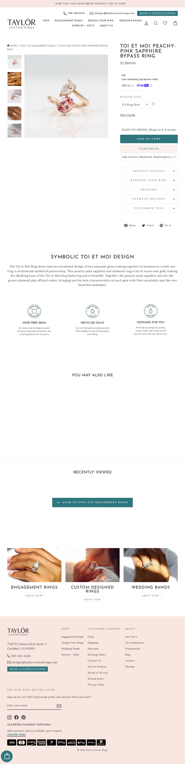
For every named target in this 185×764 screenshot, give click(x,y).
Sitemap (130, 666)
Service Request (97, 666)
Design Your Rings (72, 642)
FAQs (91, 636)
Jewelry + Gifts (83, 26)
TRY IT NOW (117, 3)
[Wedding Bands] (151, 565)
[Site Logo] (21, 23)
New (46, 21)
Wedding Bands (130, 21)
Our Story (131, 636)
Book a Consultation (157, 13)
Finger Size (131, 96)
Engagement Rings (69, 21)
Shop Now (34, 595)
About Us (106, 26)
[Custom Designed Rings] (92, 565)
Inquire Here (16, 734)
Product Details (149, 171)
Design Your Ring (101, 21)
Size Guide (127, 115)
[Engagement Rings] (34, 565)
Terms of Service (98, 672)
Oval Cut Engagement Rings (37, 45)
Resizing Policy (97, 654)
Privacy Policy (96, 684)
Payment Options (149, 198)
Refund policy (96, 678)
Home (13, 45)
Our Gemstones (134, 642)
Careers (129, 660)
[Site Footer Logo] (32, 631)
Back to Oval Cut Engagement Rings (95, 502)
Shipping (149, 189)
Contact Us (94, 660)
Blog (127, 654)
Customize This (149, 208)
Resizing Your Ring (149, 180)
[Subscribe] (59, 705)
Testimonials (132, 648)
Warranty (93, 648)
